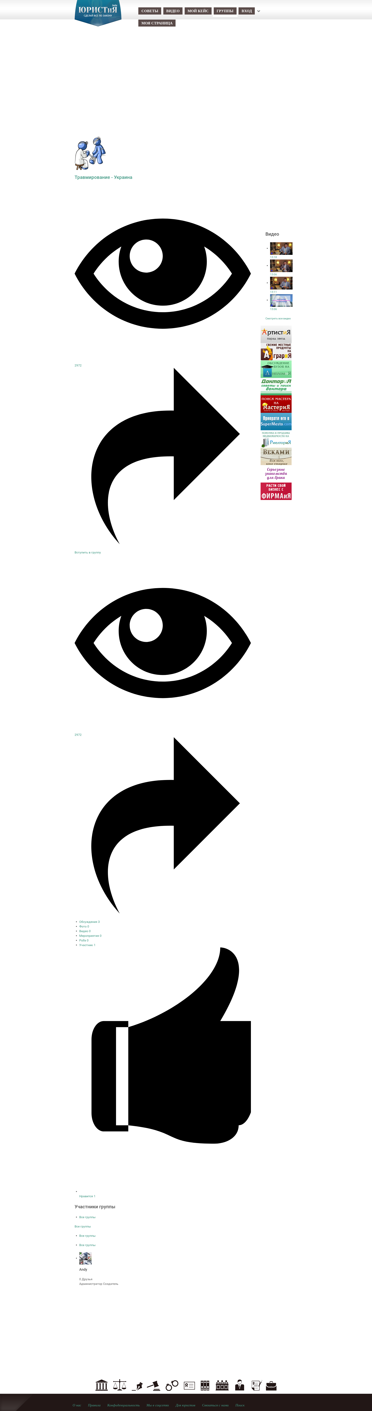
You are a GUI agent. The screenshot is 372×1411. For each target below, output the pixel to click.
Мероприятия (90, 936)
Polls (84, 940)
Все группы (87, 1217)
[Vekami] (276, 456)
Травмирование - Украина (103, 177)
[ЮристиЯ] (98, 16)
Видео (85, 931)
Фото (84, 926)
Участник (87, 945)
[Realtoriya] (276, 438)
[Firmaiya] (276, 491)
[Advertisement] (186, 64)
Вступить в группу (88, 552)
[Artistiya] (276, 334)
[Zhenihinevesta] (276, 473)
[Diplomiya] (276, 369)
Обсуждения (89, 922)
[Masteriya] (276, 404)
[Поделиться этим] (163, 543)
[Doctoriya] (276, 386)
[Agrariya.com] (276, 351)
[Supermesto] (276, 421)
